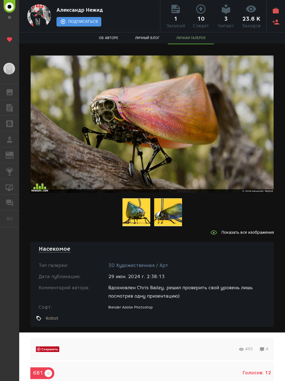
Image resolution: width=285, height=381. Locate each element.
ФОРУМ (9, 202)
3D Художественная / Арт (138, 265)
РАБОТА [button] (9, 139)
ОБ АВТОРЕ (108, 38)
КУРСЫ (9, 187)
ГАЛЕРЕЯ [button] (9, 92)
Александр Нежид (79, 10)
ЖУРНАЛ (13, 154)
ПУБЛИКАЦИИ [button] (9, 107)
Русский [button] (12, 218)
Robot (52, 318)
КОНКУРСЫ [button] (9, 171)
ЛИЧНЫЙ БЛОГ (147, 38)
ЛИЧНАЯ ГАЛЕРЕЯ (190, 38)
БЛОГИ (9, 123)
